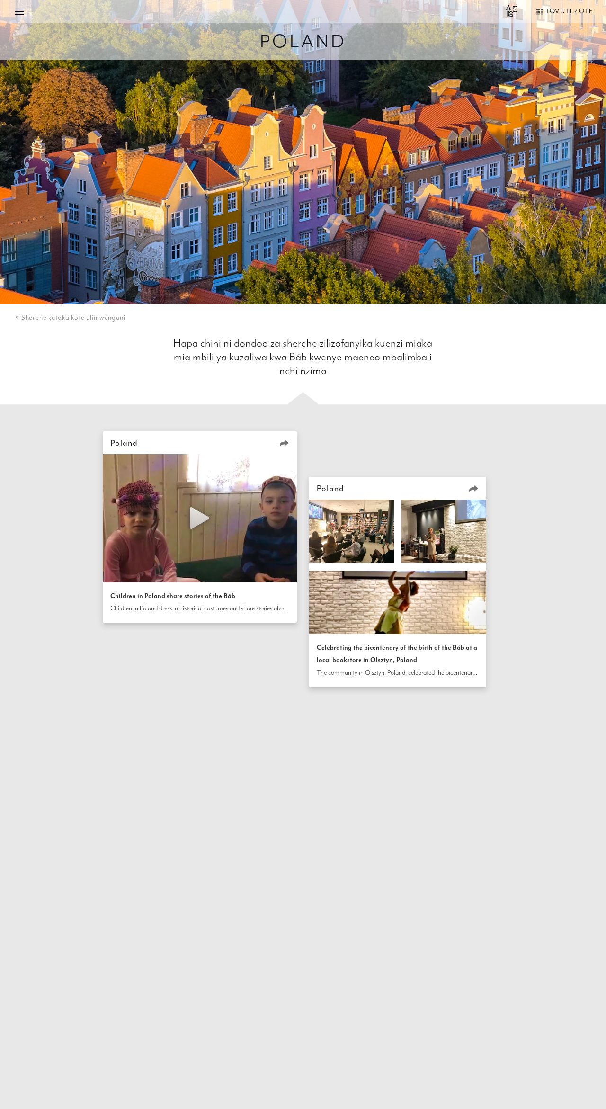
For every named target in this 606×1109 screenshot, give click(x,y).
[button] (284, 443)
